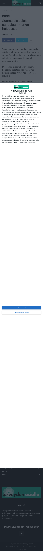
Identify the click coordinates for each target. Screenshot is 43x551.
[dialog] (21, 275)
